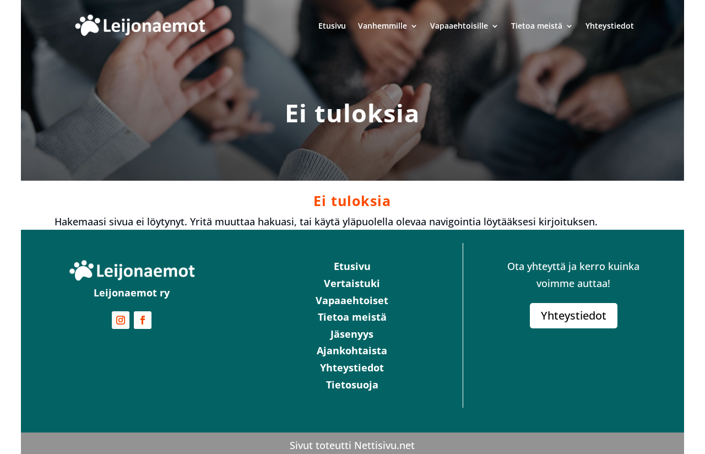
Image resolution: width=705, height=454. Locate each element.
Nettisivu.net (384, 445)
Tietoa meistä (536, 25)
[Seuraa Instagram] (120, 320)
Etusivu (332, 25)
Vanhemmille (382, 25)
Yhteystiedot (609, 25)
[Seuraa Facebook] (142, 320)
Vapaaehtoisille (459, 25)
